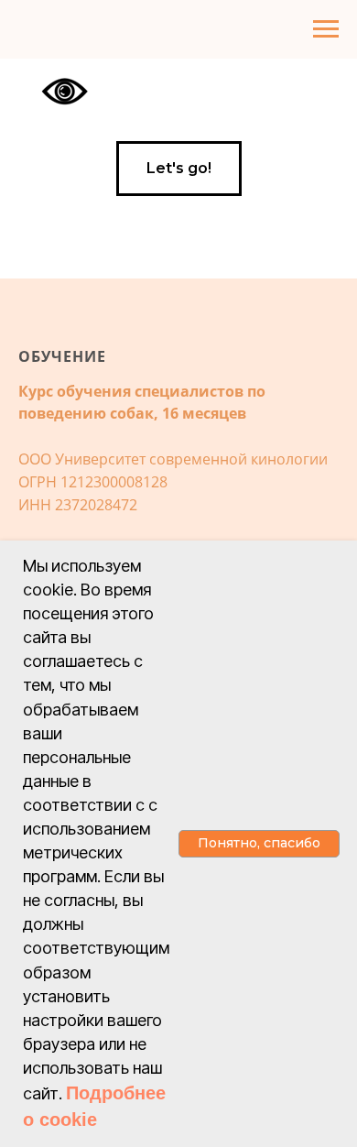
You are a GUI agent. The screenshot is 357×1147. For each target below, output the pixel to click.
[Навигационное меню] (326, 29)
